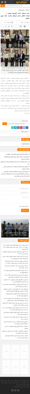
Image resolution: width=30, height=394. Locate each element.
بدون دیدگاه (24, 131)
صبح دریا (21, 10)
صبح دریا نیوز (25, 144)
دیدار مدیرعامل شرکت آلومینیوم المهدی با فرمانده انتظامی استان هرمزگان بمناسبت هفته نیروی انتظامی (15, 15)
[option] (15, 228)
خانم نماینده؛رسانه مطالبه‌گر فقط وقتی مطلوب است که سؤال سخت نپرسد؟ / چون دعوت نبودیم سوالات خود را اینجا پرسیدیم (15, 247)
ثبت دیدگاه (25, 210)
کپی (5, 123)
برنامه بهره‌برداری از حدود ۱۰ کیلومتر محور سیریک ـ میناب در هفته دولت (16, 234)
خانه (27, 10)
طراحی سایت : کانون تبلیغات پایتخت (21, 387)
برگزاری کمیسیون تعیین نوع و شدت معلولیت (17, 154)
